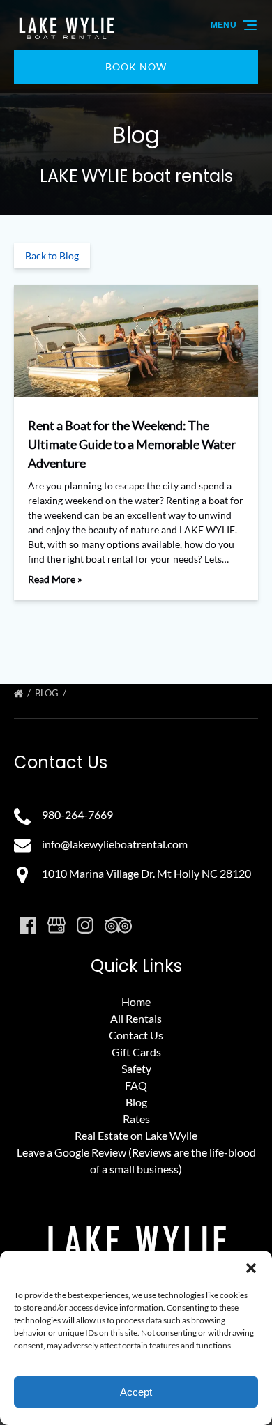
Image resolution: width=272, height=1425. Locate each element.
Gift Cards (136, 1051)
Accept (136, 1392)
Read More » (55, 579)
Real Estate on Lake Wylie (136, 1135)
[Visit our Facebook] (28, 925)
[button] (251, 1268)
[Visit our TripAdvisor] (118, 925)
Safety (136, 1068)
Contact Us (136, 1035)
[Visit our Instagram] (85, 925)
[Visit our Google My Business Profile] (56, 925)
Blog (48, 693)
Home (136, 1001)
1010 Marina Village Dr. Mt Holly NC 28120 (146, 873)
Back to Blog (52, 255)
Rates (136, 1118)
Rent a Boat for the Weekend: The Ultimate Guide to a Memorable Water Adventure (132, 444)
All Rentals (136, 1018)
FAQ (136, 1085)
